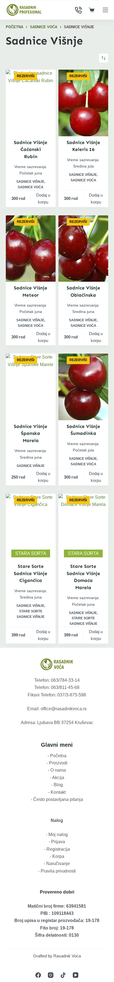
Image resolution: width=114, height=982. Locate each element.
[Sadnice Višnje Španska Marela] (31, 387)
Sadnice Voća (30, 187)
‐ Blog (57, 784)
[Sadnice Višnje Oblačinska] (83, 248)
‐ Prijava (57, 841)
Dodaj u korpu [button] (43, 198)
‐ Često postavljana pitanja (57, 799)
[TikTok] (63, 975)
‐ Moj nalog (57, 834)
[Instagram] (50, 975)
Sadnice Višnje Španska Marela (30, 433)
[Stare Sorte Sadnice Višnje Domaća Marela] (83, 527)
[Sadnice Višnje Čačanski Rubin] (31, 103)
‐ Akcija (57, 777)
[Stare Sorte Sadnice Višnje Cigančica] (31, 527)
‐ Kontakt (57, 792)
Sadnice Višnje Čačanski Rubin (30, 149)
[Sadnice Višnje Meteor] (31, 248)
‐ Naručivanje (57, 863)
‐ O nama (57, 770)
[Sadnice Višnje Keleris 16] (83, 103)
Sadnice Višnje (30, 182)
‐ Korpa (57, 856)
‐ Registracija (57, 849)
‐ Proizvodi (57, 763)
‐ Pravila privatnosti (57, 871)
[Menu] (105, 10)
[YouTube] (75, 975)
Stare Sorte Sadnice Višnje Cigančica (30, 573)
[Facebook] (38, 975)
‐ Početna (57, 755)
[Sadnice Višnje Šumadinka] (83, 387)
